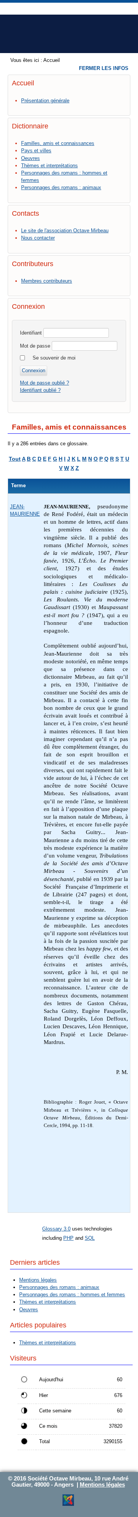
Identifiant (31, 333)
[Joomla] (68, 1504)
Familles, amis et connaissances (57, 143)
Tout (15, 459)
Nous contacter (38, 238)
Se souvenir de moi (54, 358)
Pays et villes (36, 150)
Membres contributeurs (46, 281)
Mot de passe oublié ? (44, 383)
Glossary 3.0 (56, 1229)
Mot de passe (35, 346)
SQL (90, 1238)
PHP (68, 1238)
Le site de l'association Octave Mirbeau (64, 230)
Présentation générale (45, 100)
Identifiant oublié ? (40, 390)
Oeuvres (30, 158)
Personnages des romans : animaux (61, 187)
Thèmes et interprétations (49, 165)
